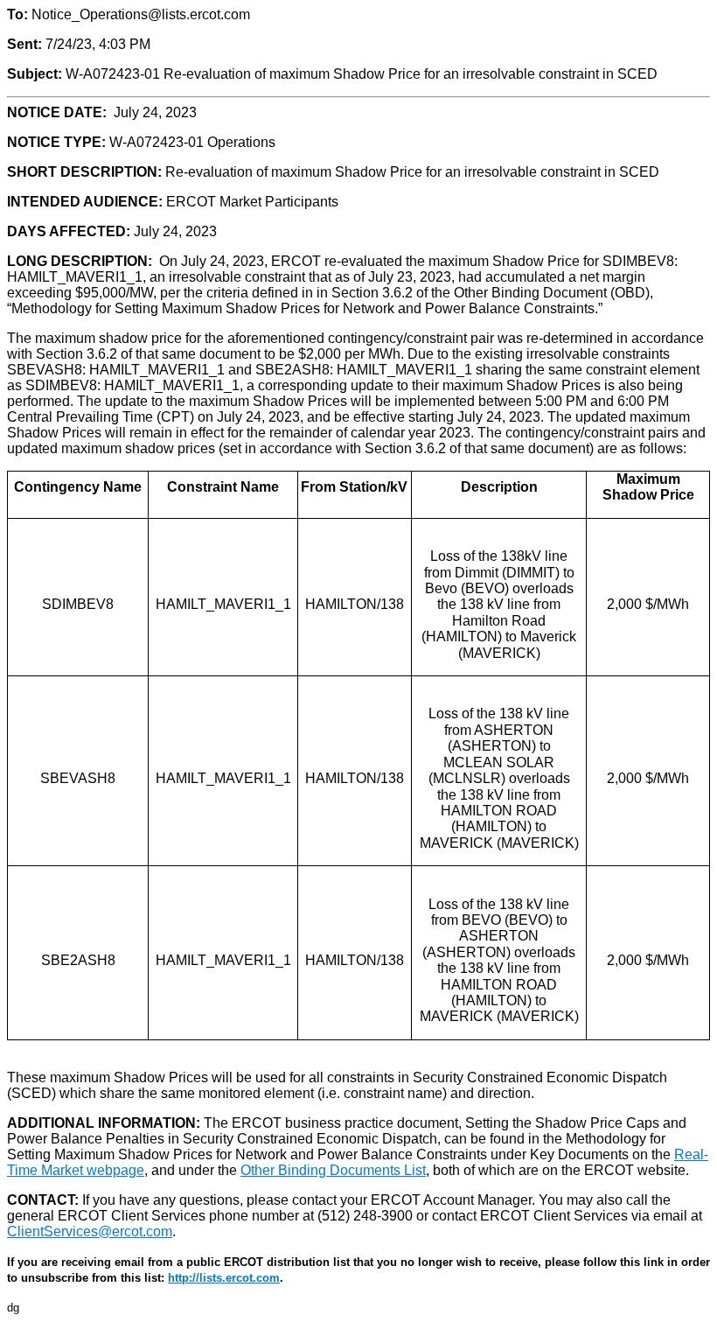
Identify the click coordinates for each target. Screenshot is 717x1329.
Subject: (34, 73)
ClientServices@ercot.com (89, 1231)
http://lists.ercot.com (224, 1277)
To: (17, 14)
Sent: (24, 44)
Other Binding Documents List (333, 1170)
